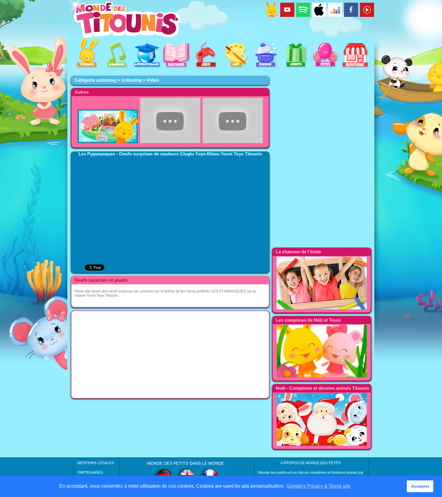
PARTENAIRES (90, 472)
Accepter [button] (420, 486)
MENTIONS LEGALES (96, 463)
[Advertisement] (170, 354)
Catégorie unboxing (95, 80)
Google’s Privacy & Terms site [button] (318, 486)
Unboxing (131, 80)
